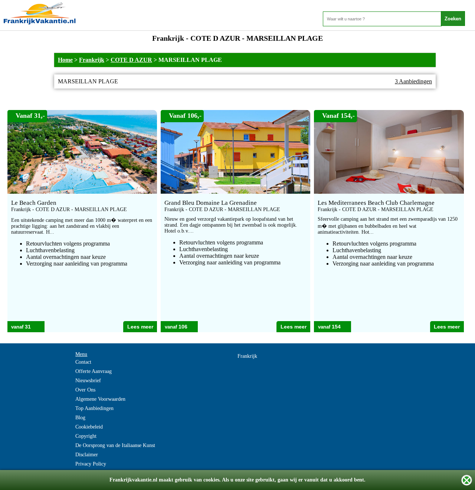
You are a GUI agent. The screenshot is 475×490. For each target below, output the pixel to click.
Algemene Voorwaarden (100, 399)
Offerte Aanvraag (93, 371)
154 (336, 327)
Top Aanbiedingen (94, 408)
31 (28, 327)
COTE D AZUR (131, 60)
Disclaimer (86, 454)
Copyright (85, 436)
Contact (83, 362)
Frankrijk (91, 60)
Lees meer (140, 327)
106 (182, 327)
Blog (80, 417)
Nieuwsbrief (88, 380)
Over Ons (85, 390)
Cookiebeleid (89, 427)
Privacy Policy (90, 464)
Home (65, 60)
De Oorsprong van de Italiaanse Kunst (115, 445)
